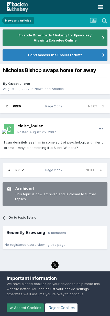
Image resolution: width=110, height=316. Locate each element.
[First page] (6, 106)
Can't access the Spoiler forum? (55, 55)
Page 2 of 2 (54, 106)
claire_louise (30, 125)
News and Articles (49, 89)
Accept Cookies (27, 307)
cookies (40, 284)
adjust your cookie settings (67, 289)
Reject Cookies (61, 307)
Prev (17, 106)
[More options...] (101, 129)
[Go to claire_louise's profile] (9, 129)
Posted (36, 132)
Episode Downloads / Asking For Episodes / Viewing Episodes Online (55, 37)
